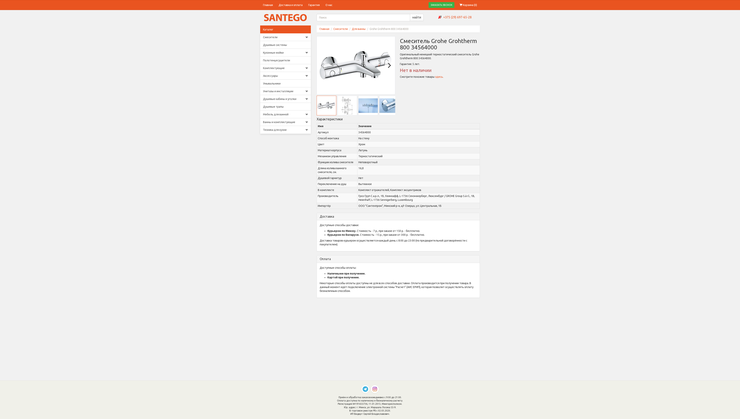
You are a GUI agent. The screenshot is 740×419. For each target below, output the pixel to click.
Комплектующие (274, 68)
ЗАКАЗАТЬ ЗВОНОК (441, 5)
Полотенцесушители (276, 60)
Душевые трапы (273, 106)
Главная (268, 5)
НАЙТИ (416, 17)
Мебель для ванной (275, 114)
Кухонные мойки (273, 52)
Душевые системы (275, 44)
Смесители (270, 37)
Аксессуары (270, 75)
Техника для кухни (275, 129)
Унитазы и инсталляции (278, 91)
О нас (328, 5)
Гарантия (314, 5)
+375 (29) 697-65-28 (457, 17)
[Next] (389, 65)
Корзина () (469, 5)
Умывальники (272, 83)
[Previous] (323, 65)
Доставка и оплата (291, 5)
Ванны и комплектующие (279, 122)
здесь (439, 76)
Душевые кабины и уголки (279, 99)
